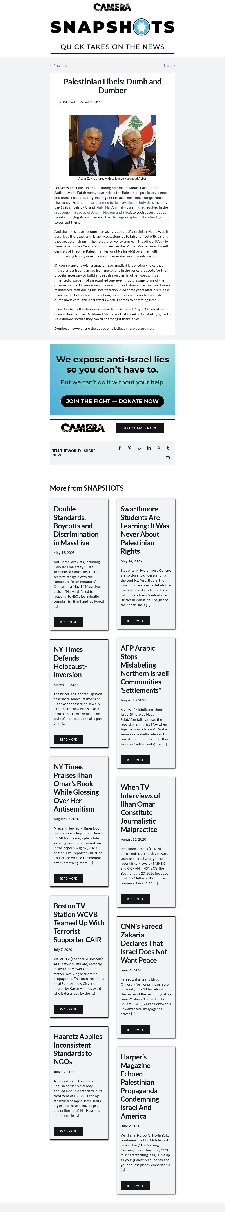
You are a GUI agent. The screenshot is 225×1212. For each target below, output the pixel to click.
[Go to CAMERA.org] (112, 427)
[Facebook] (120, 448)
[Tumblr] (168, 448)
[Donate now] (112, 346)
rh (59, 102)
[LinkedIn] (149, 448)
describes (61, 236)
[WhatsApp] (158, 448)
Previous (60, 65)
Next (168, 65)
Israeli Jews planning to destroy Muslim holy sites (115, 202)
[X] (129, 448)
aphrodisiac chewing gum (149, 217)
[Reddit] (139, 448)
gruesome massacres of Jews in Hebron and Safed (92, 212)
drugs (120, 217)
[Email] (168, 457)
